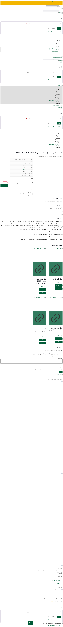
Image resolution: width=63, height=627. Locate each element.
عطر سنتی (59, 156)
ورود (59, 616)
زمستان (24, 169)
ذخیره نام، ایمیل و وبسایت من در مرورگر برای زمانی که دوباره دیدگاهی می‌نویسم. (45, 369)
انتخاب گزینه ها (58, 285)
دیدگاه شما (60, 358)
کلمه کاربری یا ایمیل (57, 611)
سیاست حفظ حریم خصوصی (54, 584)
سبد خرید (58, 578)
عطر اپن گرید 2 (57, 279)
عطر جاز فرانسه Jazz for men (40, 332)
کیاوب (52, 601)
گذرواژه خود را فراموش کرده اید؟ (54, 619)
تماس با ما (58, 581)
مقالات (58, 583)
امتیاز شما (60, 356)
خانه (62, 156)
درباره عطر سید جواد (56, 580)
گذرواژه (28, 611)
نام (62, 365)
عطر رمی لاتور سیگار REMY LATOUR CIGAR (40, 281)
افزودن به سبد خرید (4, 185)
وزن (32, 182)
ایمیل (61, 367)
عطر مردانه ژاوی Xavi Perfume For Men (56, 330)
